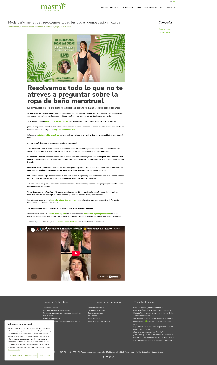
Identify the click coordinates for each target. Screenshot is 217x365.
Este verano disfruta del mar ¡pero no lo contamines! (153, 340)
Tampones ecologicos (96, 310)
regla (57, 27)
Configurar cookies (15, 355)
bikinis (31, 27)
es (171, 1)
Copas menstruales (50, 308)
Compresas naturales (96, 308)
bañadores (24, 27)
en (174, 1)
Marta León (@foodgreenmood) (97, 214)
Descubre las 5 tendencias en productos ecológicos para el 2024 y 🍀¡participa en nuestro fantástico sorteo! (153, 321)
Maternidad (92, 316)
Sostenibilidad (13, 27)
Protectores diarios (95, 313)
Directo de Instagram (57, 214)
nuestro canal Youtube (67, 222)
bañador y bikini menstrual (48, 135)
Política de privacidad (115, 352)
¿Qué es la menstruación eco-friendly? (148, 332)
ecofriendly (39, 27)
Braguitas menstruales (51, 318)
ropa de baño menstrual (64, 129)
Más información (14, 350)
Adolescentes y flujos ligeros (99, 321)
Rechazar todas (31, 355)
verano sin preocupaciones (56, 121)
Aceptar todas (45, 355)
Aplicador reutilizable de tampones (56, 310)
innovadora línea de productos (63, 200)
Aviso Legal (129, 352)
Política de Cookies (143, 352)
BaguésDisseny (158, 352)
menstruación (49, 27)
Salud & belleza (94, 318)
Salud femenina (165, 29)
